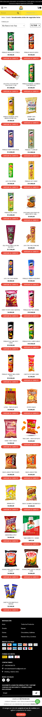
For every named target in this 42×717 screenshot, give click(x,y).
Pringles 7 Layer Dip (31, 150)
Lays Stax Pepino (11, 181)
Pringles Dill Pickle (11, 212)
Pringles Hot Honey (31, 181)
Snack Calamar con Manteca (31, 503)
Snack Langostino (31, 472)
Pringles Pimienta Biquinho (31, 278)
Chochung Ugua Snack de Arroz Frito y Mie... (31, 213)
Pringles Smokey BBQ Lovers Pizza (11, 375)
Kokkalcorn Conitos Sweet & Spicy (11, 570)
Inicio (3, 17)
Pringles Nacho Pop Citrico (11, 52)
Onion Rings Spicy (11, 535)
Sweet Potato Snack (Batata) (11, 310)
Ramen (23, 628)
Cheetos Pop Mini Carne (31, 374)
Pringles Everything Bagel (10, 149)
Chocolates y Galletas (28, 632)
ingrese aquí (34, 704)
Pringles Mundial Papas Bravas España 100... (10, 117)
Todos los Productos (27, 624)
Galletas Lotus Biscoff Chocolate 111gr (10, 84)
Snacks (8, 17)
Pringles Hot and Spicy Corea (10, 342)
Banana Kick (10, 503)
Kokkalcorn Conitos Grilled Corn (31, 570)
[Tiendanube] (21, 699)
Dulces (4, 632)
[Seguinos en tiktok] (8, 680)
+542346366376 (9, 665)
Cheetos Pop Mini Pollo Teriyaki (10, 603)
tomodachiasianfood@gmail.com (15, 668)
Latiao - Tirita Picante (11, 407)
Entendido (21, 714)
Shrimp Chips (31, 117)
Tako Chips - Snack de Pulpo (31, 438)
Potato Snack (31, 407)
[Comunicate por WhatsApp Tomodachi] (37, 701)
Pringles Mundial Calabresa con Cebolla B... (31, 84)
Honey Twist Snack (11, 441)
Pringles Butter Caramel (31, 310)
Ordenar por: (5, 21)
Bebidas (4, 636)
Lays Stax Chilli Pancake (31, 245)
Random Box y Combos (28, 636)
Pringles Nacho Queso (31, 52)
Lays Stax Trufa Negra (11, 278)
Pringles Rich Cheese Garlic (31, 341)
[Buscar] (18, 13)
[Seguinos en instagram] (3, 680)
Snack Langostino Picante (10, 472)
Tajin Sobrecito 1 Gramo (31, 538)
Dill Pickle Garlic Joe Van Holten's (11, 246)
